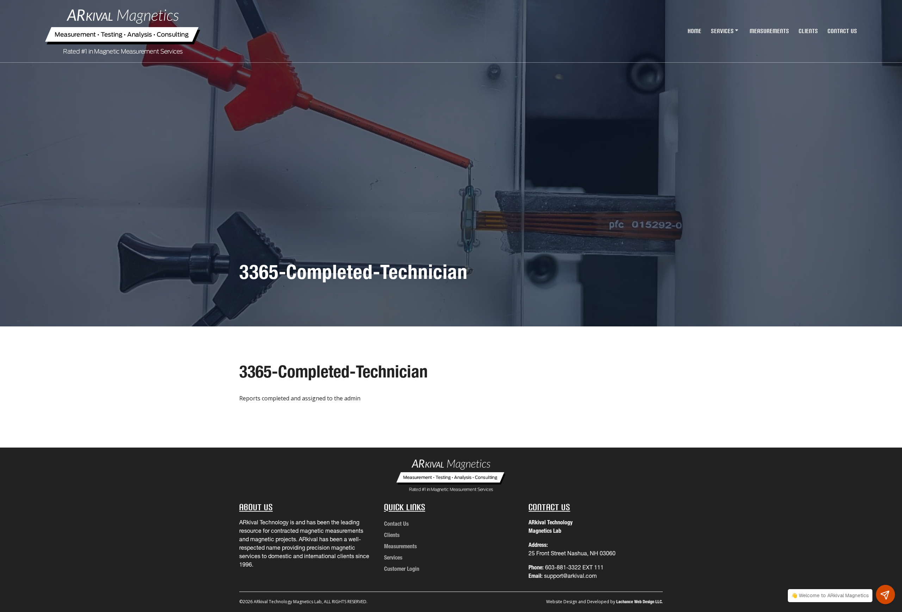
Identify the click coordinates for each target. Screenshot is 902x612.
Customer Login (401, 568)
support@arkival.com (570, 575)
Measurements (769, 31)
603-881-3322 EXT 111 (574, 567)
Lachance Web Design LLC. (639, 601)
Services (722, 31)
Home (695, 31)
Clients (808, 31)
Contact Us (842, 31)
